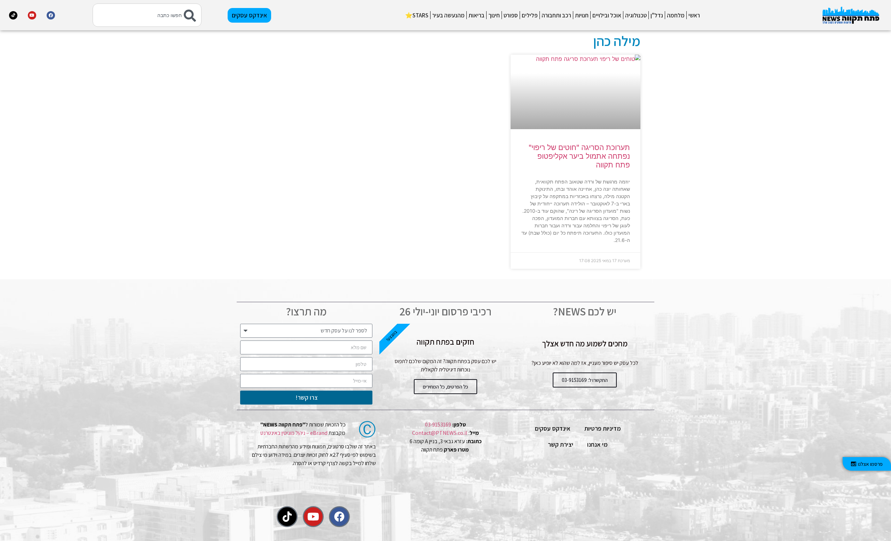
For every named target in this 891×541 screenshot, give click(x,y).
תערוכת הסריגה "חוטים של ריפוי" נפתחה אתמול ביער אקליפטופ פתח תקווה (579, 156)
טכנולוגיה (636, 15)
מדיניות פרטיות (602, 428)
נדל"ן (656, 15)
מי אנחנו (597, 444)
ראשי (694, 15)
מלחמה (676, 15)
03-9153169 (438, 424)
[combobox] (147, 15)
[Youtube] (32, 15)
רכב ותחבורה (556, 15)
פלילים (530, 15)
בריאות (476, 15)
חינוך (494, 15)
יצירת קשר (560, 444)
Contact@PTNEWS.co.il (439, 433)
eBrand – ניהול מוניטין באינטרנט (294, 433)
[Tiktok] (13, 15)
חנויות (582, 15)
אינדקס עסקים (552, 428)
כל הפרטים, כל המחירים (445, 386)
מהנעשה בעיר (448, 15)
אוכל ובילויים (606, 15)
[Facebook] (51, 15)
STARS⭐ (416, 15)
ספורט (511, 15)
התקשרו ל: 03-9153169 (585, 380)
